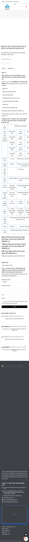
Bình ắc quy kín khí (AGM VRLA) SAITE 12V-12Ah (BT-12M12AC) (14, 350)
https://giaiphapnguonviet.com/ (11, 501)
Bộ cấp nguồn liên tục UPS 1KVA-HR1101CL (14, 339)
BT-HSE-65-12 (18, 126)
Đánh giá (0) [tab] (11, 68)
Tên (3, 295)
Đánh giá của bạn (6, 279)
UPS (11, 230)
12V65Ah (24, 126)
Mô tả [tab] (3, 68)
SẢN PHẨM (7, 16)
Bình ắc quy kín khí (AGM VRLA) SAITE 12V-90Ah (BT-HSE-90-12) (14, 329)
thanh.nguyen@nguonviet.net (11, 499)
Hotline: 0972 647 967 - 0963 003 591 (11, 1)
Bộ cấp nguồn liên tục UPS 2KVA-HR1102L (14, 318)
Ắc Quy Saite (13, 16)
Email (3, 298)
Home (3, 16)
